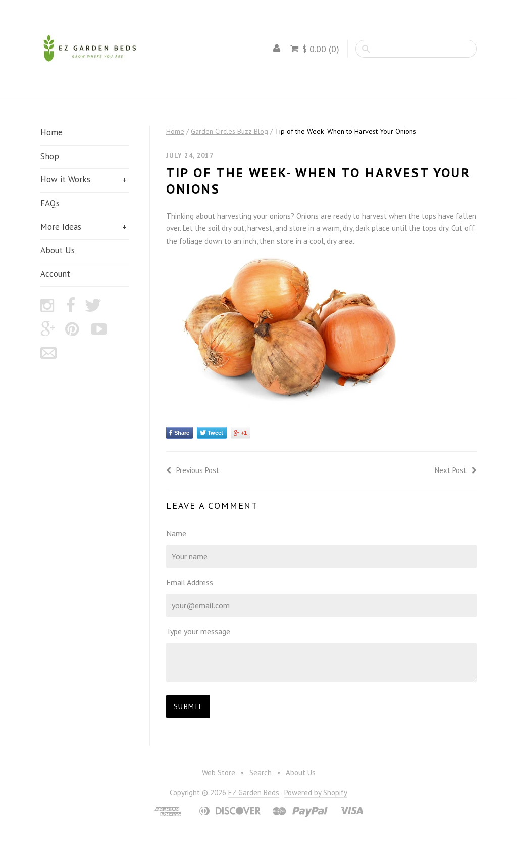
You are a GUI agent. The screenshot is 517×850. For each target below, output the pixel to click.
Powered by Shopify (315, 792)
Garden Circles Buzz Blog (229, 131)
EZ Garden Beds (253, 792)
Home (51, 132)
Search (260, 772)
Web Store (218, 772)
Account (55, 273)
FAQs (50, 203)
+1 (244, 433)
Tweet (215, 433)
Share (181, 433)
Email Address (189, 582)
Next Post (451, 470)
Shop (49, 156)
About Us (57, 250)
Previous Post (197, 470)
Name (176, 533)
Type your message (198, 631)
